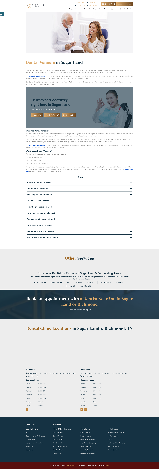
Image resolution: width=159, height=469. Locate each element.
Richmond (92, 2)
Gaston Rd (79, 282)
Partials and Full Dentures (116, 443)
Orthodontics (57, 453)
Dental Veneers (58, 439)
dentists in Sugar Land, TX (38, 145)
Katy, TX (69, 282)
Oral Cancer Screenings (88, 443)
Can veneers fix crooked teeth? (42, 219)
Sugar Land (80, 2)
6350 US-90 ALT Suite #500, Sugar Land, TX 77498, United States (104, 373)
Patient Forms (30, 446)
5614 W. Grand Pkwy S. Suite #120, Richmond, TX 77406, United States (51, 373)
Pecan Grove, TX (40, 282)
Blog (27, 432)
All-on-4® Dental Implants (62, 429)
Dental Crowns (85, 432)
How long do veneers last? (39, 195)
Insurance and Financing (34, 443)
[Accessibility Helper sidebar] (2, 14)
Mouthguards (57, 443)
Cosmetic (87, 9)
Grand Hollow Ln (105, 282)
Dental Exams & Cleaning (116, 432)
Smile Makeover (85, 446)
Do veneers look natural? (39, 201)
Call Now (36, 115)
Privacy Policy (72, 465)
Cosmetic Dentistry (86, 450)
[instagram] (85, 409)
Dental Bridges (58, 432)
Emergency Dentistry (87, 439)
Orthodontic (108, 9)
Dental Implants (85, 436)
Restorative (97, 9)
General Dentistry (113, 450)
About (70, 9)
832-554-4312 (93, 5)
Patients (119, 9)
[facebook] (27, 409)
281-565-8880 (81, 5)
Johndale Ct (91, 282)
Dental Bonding (113, 429)
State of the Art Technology (35, 436)
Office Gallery (30, 439)
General (78, 9)
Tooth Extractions (59, 450)
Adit (107, 465)
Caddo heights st (84, 286)
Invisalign (111, 439)
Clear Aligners (85, 429)
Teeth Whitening (113, 446)
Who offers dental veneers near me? (44, 237)
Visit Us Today (52, 115)
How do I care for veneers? (39, 225)
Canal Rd (71, 286)
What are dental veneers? (39, 182)
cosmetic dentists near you (38, 76)
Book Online (68, 115)
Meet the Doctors (32, 429)
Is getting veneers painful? (39, 207)
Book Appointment (125, 4)
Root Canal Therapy (60, 446)
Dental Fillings (58, 436)
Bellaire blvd (119, 282)
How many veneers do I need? (41, 213)
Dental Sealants (113, 436)
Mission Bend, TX (56, 282)
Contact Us (128, 9)
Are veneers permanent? (38, 188)
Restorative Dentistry (87, 453)
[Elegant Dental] (35, 5)
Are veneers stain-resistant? (40, 231)
